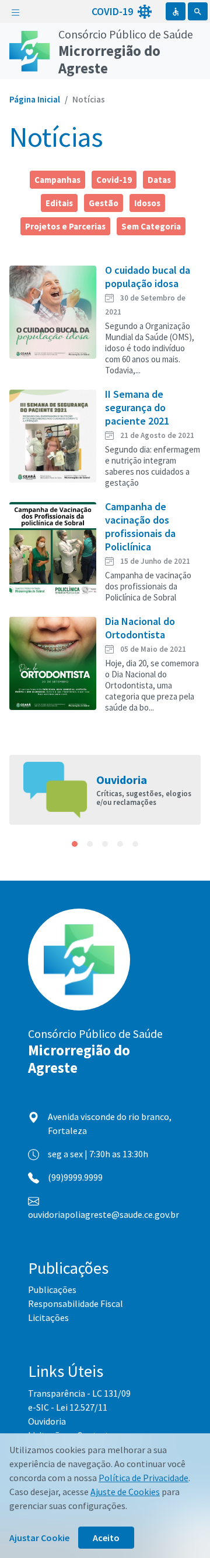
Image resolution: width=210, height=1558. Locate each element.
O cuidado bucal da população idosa (147, 276)
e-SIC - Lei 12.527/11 (67, 1407)
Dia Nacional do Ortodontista (140, 627)
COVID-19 (113, 11)
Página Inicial (34, 99)
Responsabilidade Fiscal (75, 1303)
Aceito (106, 1537)
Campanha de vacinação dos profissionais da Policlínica (140, 526)
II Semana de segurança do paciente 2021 (137, 407)
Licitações (48, 1317)
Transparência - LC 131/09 (79, 1393)
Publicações (52, 1289)
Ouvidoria (47, 1421)
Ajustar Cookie (39, 1537)
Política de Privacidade (143, 1477)
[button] (75, 844)
